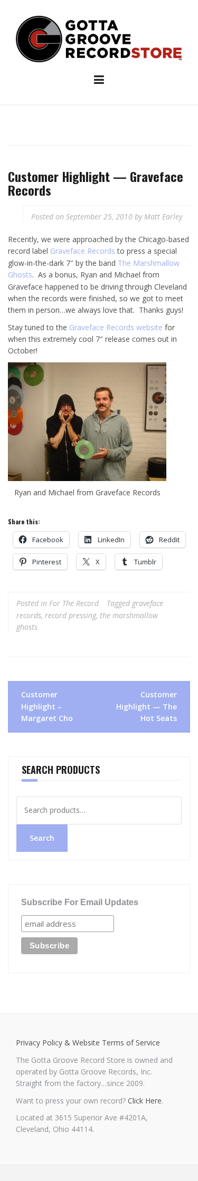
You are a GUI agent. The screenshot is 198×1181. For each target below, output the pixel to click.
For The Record (74, 603)
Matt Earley (163, 217)
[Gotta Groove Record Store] (99, 38)
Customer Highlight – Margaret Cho (47, 706)
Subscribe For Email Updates (79, 902)
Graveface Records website (116, 327)
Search (42, 838)
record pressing (70, 615)
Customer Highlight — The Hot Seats (146, 706)
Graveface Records (82, 251)
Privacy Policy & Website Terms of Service (88, 1043)
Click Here (145, 1101)
